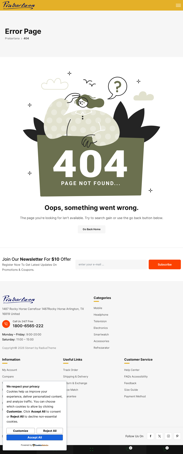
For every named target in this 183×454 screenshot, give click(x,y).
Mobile (98, 308)
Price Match (70, 389)
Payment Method (135, 396)
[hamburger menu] (178, 5)
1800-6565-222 (28, 325)
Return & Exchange (75, 383)
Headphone (101, 314)
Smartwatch (101, 334)
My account (9, 370)
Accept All (35, 437)
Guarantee (69, 396)
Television (100, 321)
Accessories (101, 341)
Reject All (49, 431)
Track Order (70, 370)
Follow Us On (134, 436)
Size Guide (131, 389)
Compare (8, 376)
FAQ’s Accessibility (136, 376)
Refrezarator (102, 347)
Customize (20, 431)
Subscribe (165, 264)
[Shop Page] (91, 449)
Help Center (132, 370)
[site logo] (18, 5)
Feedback (130, 383)
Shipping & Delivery (75, 376)
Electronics (101, 328)
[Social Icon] (150, 436)
